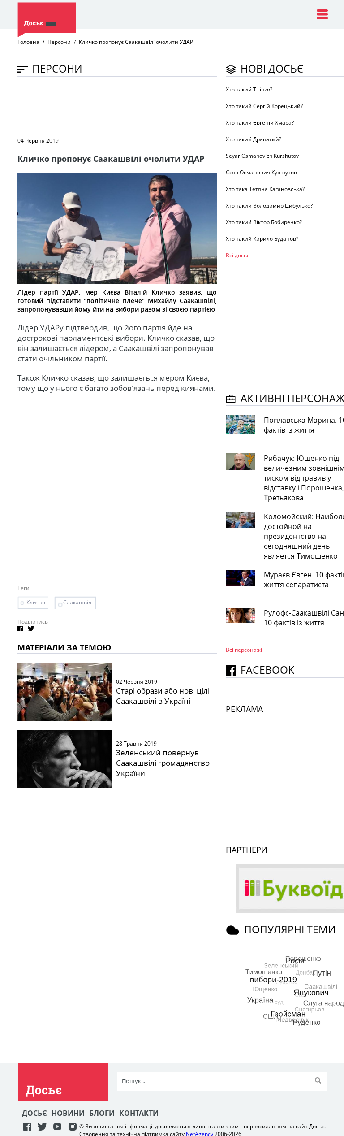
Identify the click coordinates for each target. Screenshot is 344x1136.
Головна (28, 42)
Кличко (35, 602)
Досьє (34, 1113)
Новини (68, 1113)
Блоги (102, 1113)
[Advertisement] (180, 106)
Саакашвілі (78, 602)
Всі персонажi (244, 650)
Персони (59, 42)
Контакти (139, 1113)
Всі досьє (237, 255)
